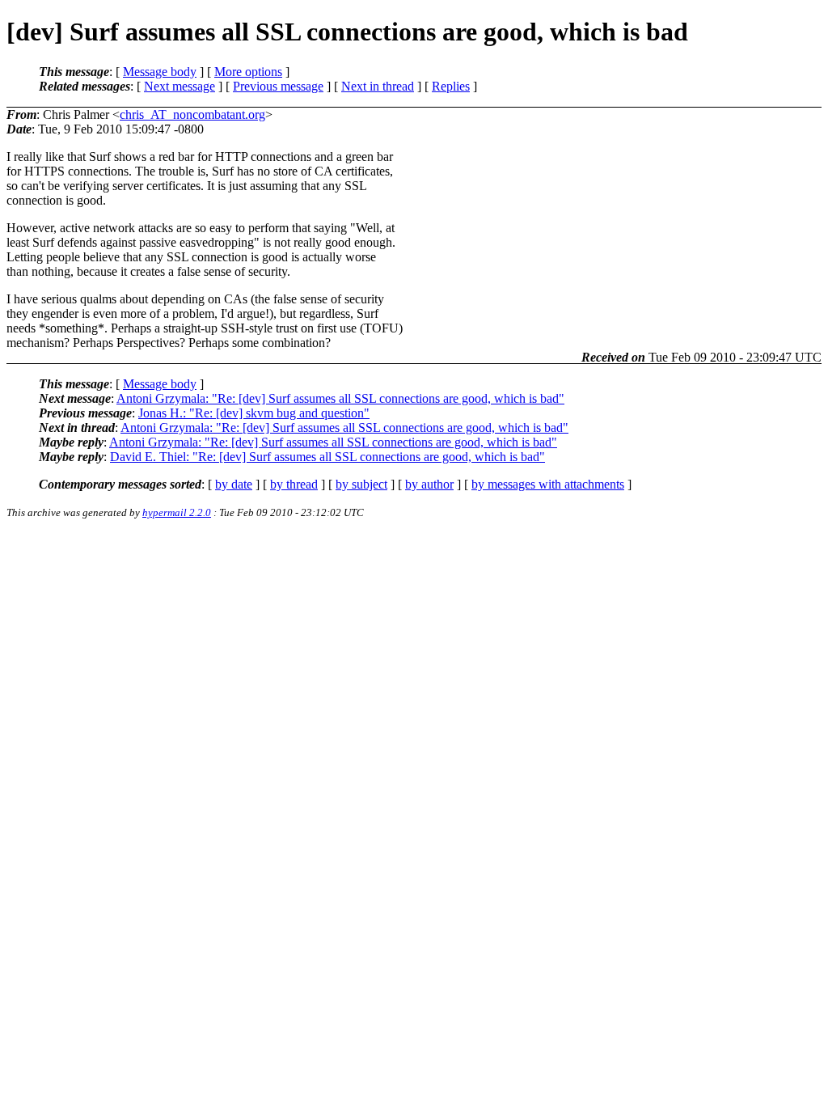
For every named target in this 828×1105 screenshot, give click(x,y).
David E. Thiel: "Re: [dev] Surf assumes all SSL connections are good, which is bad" (327, 457)
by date (233, 484)
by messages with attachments (547, 484)
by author (429, 484)
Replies (451, 86)
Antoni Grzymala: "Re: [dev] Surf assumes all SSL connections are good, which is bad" (340, 398)
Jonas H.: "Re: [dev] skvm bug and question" (254, 413)
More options (248, 71)
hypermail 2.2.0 (176, 512)
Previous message (278, 86)
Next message (179, 86)
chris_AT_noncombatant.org (192, 114)
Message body (159, 71)
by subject (361, 484)
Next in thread (377, 86)
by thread (294, 484)
